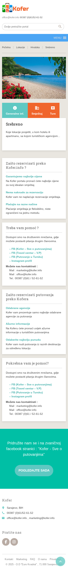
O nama (42, 559)
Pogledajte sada (34, 470)
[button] (57, 38)
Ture (53, 110)
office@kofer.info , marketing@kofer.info (31, 517)
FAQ (32, 559)
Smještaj (37, 110)
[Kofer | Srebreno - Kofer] (15, 7)
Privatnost (55, 559)
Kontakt (9, 559)
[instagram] (14, 542)
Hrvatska (35, 47)
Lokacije (20, 47)
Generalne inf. (15, 110)
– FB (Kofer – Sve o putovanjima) (30, 248)
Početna (6, 47)
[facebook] (6, 542)
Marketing (21, 559)
